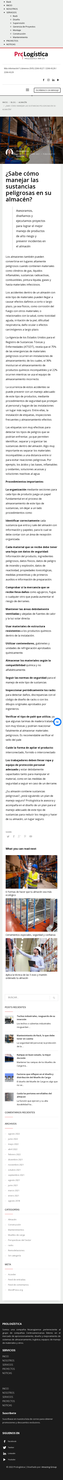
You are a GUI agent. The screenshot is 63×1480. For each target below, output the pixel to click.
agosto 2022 (14, 1133)
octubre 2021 (14, 1169)
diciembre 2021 (15, 1159)
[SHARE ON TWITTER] (8, 836)
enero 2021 (13, 1195)
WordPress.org (15, 1289)
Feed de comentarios (18, 1284)
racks (10, 1245)
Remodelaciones (16, 1250)
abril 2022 (12, 1149)
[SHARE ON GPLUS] (19, 836)
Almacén (23, 102)
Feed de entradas (17, 1279)
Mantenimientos (16, 1229)
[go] (54, 997)
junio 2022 (13, 1138)
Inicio (5, 102)
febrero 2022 (14, 1154)
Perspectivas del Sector (19, 1240)
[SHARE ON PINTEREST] (25, 836)
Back (8, 1)
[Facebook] (43, 80)
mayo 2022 (13, 1144)
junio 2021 (13, 1185)
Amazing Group (49, 1466)
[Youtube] (58, 80)
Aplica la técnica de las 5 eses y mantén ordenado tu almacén (26, 976)
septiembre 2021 (16, 1175)
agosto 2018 (14, 1200)
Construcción (14, 1224)
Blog (13, 102)
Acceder (12, 1274)
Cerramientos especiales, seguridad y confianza (30, 934)
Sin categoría (14, 1255)
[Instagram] (48, 80)
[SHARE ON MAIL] (30, 836)
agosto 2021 (14, 1180)
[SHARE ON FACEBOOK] (13, 836)
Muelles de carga (16, 1234)
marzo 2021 (13, 1190)
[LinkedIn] (53, 80)
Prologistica (22, 151)
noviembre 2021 (16, 1164)
